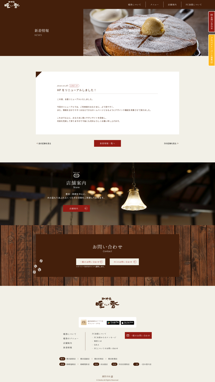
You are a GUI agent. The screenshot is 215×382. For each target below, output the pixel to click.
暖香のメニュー (70, 338)
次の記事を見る (171, 143)
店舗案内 (172, 4)
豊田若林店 (99, 359)
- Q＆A (95, 344)
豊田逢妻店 (85, 359)
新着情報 (67, 347)
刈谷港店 (104, 364)
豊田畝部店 (71, 359)
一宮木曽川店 (146, 364)
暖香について (134, 4)
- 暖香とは (97, 341)
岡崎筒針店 (85, 364)
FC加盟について (194, 4)
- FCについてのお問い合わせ (105, 348)
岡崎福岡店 (71, 364)
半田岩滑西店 (124, 364)
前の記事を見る (43, 143)
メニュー (154, 4)
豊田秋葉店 (112, 359)
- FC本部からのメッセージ (104, 337)
